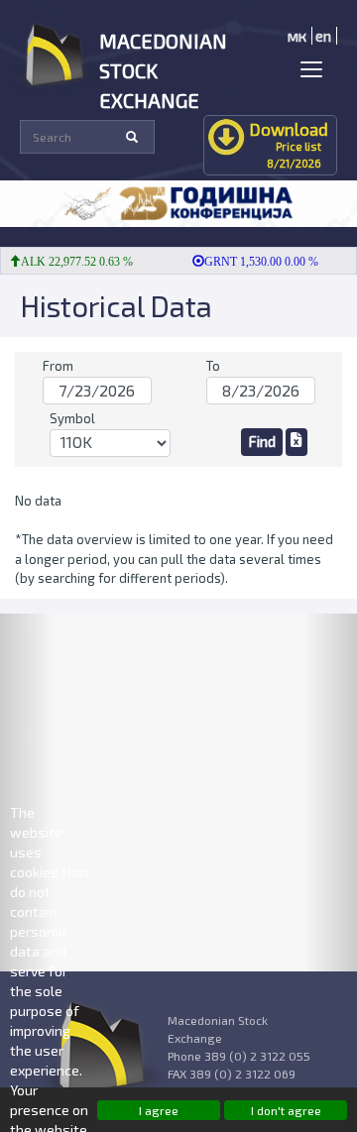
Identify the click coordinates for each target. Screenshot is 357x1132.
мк (297, 36)
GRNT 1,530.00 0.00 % (256, 262)
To (213, 366)
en (323, 36)
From (58, 366)
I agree (158, 1110)
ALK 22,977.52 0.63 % (72, 262)
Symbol (72, 418)
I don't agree (286, 1110)
